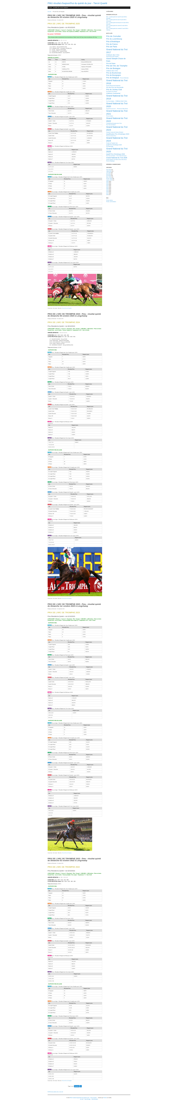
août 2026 (108, 169)
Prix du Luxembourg (114, 39)
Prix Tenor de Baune (110, 155)
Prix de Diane (110, 63)
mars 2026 (108, 177)
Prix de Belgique (112, 78)
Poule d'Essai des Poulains (112, 56)
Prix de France (112, 44)
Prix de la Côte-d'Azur (122, 108)
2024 (107, 182)
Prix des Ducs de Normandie (114, 87)
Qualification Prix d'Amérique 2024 (117, 134)
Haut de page (87, 1099)
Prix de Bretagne (113, 68)
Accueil (50, 7)
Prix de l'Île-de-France (121, 155)
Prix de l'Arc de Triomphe (67, 308)
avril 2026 (108, 175)
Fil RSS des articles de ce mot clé (55, 1091)
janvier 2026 (109, 180)
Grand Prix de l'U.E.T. (111, 108)
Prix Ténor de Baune (111, 124)
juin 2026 (108, 172)
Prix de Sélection (124, 78)
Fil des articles (109, 200)
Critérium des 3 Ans (112, 70)
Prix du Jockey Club (114, 89)
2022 (107, 185)
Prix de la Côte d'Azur (111, 135)
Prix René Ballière (110, 101)
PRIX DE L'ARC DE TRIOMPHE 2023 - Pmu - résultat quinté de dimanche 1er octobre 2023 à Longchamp (74, 605)
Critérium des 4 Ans (112, 55)
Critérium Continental (113, 93)
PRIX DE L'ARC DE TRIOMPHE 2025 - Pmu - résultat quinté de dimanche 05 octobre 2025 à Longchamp (74, 16)
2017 (107, 193)
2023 (107, 184)
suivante (77, 1086)
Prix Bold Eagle (109, 146)
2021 (107, 187)
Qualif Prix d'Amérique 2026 (115, 154)
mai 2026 (108, 174)
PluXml (105, 1097)
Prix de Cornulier (113, 36)
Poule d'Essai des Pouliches (113, 85)
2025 (107, 181)
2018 (107, 191)
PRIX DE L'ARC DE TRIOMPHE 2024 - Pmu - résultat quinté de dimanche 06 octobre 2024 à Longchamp (74, 315)
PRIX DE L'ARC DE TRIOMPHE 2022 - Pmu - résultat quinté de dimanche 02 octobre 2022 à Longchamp (74, 860)
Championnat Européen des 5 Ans (114, 123)
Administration (95, 1099)
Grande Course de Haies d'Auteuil (114, 132)
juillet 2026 (108, 171)
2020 (107, 188)
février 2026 (109, 178)
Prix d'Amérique (113, 41)
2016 (107, 194)
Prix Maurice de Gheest (111, 91)
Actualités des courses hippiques (60, 7)
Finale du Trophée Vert (112, 143)
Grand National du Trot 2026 (116, 158)
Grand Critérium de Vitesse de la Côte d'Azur (116, 159)
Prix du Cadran (109, 116)
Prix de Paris (111, 47)
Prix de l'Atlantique (110, 161)
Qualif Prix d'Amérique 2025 (114, 145)
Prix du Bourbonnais (113, 73)
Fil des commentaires (111, 201)
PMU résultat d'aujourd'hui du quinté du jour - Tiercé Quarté (77, 3)
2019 (107, 190)
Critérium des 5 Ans (121, 101)
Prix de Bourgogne (113, 75)
